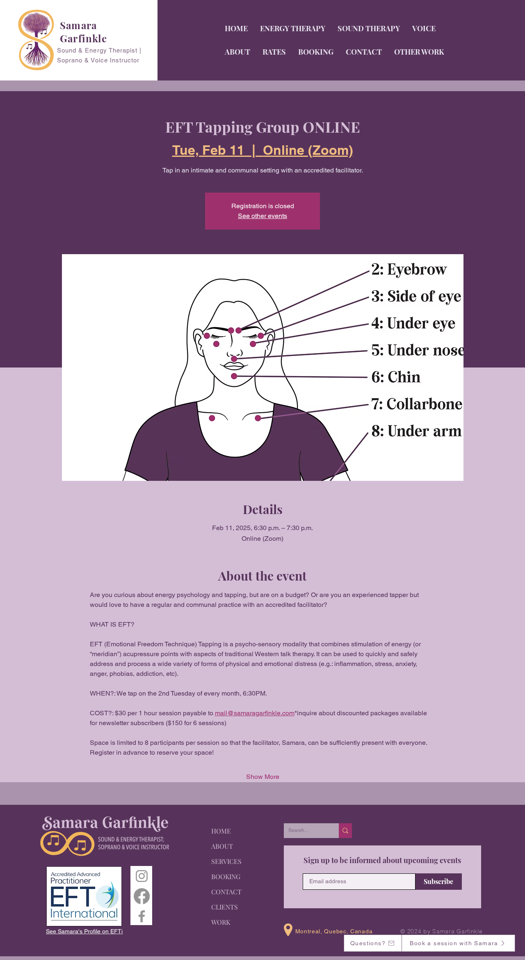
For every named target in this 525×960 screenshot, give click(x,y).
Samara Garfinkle (83, 31)
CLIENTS (224, 907)
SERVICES (226, 861)
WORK (220, 922)
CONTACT (226, 891)
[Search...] (345, 830)
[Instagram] (142, 876)
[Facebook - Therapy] (142, 896)
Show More (262, 777)
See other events (262, 216)
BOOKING (225, 876)
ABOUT (222, 846)
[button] (424, 28)
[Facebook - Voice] (142, 916)
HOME (221, 831)
